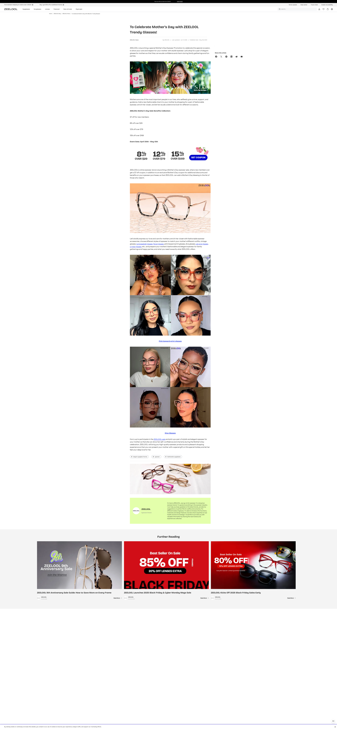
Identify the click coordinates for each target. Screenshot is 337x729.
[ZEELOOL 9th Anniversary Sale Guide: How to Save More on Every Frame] (79, 565)
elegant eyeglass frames (140, 456)
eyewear (157, 456)
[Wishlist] (323, 9)
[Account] (319, 9)
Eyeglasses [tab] (26, 9)
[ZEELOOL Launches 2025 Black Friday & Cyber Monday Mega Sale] (166, 565)
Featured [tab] (57, 9)
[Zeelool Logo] (11, 9)
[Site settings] (331, 9)
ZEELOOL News (134, 40)
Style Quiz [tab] (79, 9)
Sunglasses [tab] (37, 9)
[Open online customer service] (333, 721)
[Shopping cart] (327, 9)
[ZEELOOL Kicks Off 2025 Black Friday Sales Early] (253, 565)
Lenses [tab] (47, 9)
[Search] (280, 9)
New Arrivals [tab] (67, 9)
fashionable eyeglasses (174, 456)
